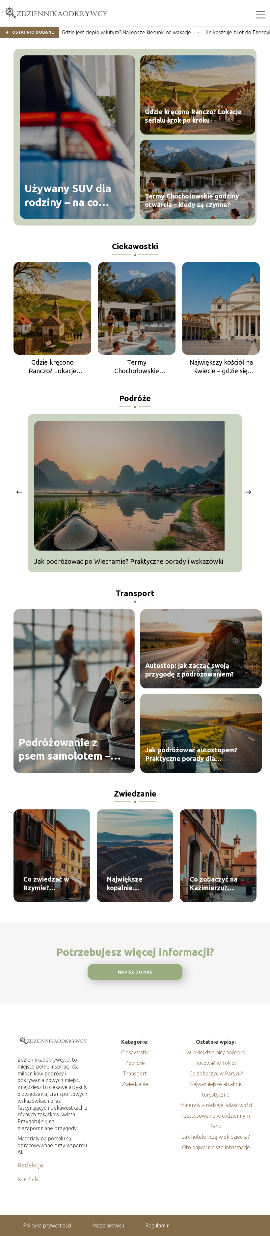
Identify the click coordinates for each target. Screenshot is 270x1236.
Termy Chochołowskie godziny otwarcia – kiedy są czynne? (192, 200)
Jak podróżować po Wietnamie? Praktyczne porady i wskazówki (128, 561)
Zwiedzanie (135, 793)
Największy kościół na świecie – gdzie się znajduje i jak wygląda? (221, 366)
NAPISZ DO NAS (135, 972)
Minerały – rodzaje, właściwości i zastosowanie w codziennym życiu (216, 1115)
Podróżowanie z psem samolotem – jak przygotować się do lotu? (68, 749)
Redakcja (30, 1165)
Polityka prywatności (47, 1225)
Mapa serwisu (108, 1225)
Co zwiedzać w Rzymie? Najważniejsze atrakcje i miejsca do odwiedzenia (49, 883)
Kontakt (29, 1179)
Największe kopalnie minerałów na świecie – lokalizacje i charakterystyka (132, 883)
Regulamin (157, 1225)
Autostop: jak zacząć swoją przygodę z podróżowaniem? (189, 670)
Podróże (135, 398)
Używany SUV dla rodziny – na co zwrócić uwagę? (68, 195)
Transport (135, 593)
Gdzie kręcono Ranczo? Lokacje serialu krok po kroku (193, 116)
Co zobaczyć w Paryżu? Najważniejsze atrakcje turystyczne (216, 1084)
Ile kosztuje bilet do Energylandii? (196, 32)
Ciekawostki (135, 246)
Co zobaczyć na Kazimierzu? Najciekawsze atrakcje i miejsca (216, 883)
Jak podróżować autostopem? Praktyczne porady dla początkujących (191, 754)
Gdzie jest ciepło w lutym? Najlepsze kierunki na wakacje (78, 32)
